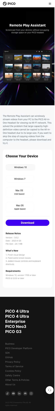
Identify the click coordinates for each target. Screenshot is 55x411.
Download (27, 223)
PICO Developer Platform (18, 348)
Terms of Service (14, 366)
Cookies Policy (13, 370)
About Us (10, 384)
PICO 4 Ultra (17, 311)
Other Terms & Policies (17, 379)
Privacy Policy (12, 361)
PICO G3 (13, 331)
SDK (7, 352)
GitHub (9, 357)
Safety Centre (12, 375)
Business (9, 343)
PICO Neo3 (15, 326)
